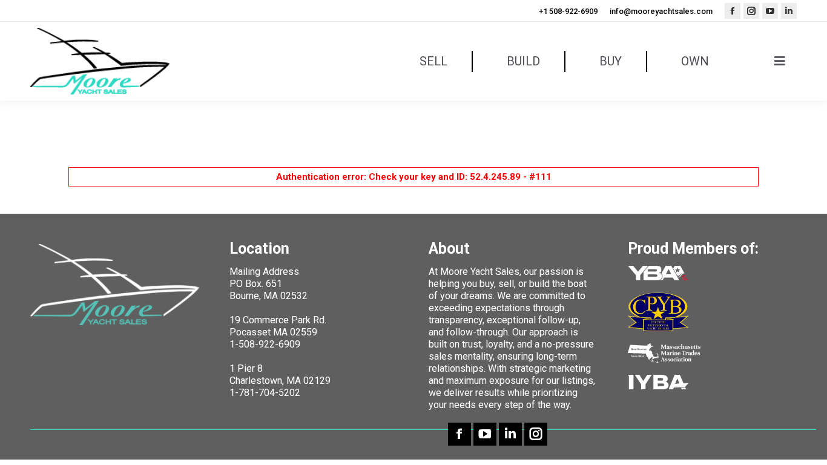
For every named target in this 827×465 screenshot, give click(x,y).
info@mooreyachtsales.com (661, 11)
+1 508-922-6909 (568, 11)
